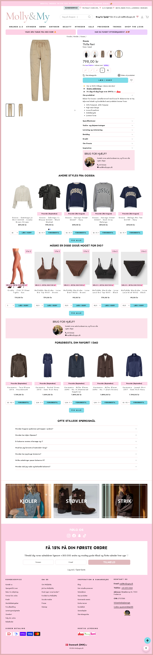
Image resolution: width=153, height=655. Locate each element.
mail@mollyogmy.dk (128, 17)
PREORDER (103, 27)
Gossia (82, 36)
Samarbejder (82, 610)
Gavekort (9, 614)
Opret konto (80, 569)
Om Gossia (87, 143)
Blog (79, 584)
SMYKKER (54, 27)
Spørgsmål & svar (12, 588)
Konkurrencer (82, 603)
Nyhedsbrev (82, 592)
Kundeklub (81, 607)
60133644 (102, 165)
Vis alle (76, 240)
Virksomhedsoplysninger (122, 603)
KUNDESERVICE (71, 8)
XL (108, 70)
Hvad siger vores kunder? (50, 592)
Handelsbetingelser (12, 603)
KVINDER (31, 27)
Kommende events (84, 599)
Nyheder (80, 27)
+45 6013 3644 (127, 588)
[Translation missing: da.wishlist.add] (131, 80)
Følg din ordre (11, 618)
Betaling (86, 134)
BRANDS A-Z (16, 27)
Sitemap (44, 607)
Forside (69, 36)
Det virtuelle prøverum (85, 588)
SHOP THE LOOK (134, 27)
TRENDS (117, 27)
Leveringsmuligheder (13, 610)
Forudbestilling (11, 607)
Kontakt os (9, 584)
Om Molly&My (46, 584)
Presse (44, 603)
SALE (91, 27)
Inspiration (87, 148)
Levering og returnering (92, 130)
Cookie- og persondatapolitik (123, 607)
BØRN (43, 27)
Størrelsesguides (83, 614)
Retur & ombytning (12, 592)
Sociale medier (47, 599)
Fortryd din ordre (11, 596)
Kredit (85, 139)
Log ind (71, 569)
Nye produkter (82, 596)
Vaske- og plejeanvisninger (94, 125)
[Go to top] (147, 640)
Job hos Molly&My (48, 588)
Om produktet (89, 95)
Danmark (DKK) (77, 644)
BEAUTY (67, 27)
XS (85, 70)
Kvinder (76, 36)
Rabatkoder (9, 622)
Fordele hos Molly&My (49, 596)
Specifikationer (89, 121)
